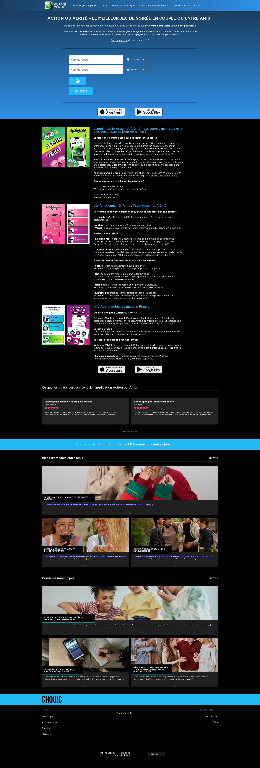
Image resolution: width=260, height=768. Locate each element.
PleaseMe (46, 734)
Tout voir (212, 458)
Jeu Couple (47, 716)
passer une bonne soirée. (164, 175)
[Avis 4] (131, 431)
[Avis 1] (124, 431)
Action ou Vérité (50, 722)
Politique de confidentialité (122, 754)
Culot (215, 722)
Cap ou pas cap (119, 40)
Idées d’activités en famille (186, 5)
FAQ (105, 5)
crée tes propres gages (161, 217)
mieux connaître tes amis (133, 334)
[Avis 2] (126, 431)
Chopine (46, 728)
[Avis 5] (133, 431)
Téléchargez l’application (86, 5)
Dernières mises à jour (123, 5)
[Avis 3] (128, 431)
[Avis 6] (136, 431)
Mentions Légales (106, 753)
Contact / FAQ (124, 713)
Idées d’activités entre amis (153, 5)
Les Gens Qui (211, 716)
